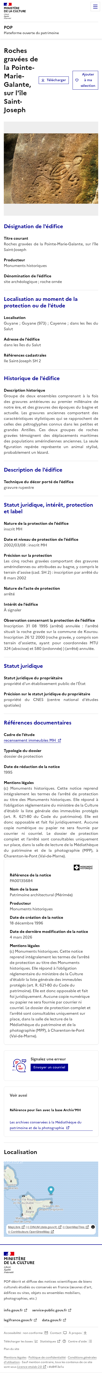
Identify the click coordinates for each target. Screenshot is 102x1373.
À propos (75, 1333)
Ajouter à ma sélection (88, 80)
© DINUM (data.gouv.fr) (42, 1227)
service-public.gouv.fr (49, 1310)
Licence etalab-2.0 (29, 1367)
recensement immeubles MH (30, 740)
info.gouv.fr (13, 1310)
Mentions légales (15, 1357)
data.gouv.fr (52, 1320)
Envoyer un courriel (49, 1067)
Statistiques (48, 1341)
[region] (51, 1199)
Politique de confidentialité (47, 1357)
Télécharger (56, 80)
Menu (95, 6)
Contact (55, 1333)
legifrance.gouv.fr (18, 1320)
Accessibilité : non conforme (23, 1333)
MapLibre (14, 1227)
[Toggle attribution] (93, 1227)
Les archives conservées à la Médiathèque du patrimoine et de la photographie (45, 1125)
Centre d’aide (77, 1341)
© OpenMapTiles (73, 1227)
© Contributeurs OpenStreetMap (29, 1232)
